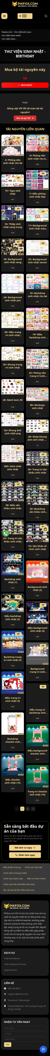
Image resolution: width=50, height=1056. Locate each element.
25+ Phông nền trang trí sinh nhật (37, 374)
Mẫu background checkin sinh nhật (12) (37, 752)
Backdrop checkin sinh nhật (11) (13, 740)
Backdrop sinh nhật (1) (12, 581)
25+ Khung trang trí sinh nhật (12, 366)
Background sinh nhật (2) (37, 588)
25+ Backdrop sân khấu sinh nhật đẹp (37, 510)
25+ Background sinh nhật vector (37, 261)
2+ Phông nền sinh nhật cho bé (12, 161)
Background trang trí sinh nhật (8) (37, 670)
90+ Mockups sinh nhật (37, 406)
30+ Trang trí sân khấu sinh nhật (37, 471)
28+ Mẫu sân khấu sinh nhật (12, 507)
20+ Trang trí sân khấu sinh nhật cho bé (12, 540)
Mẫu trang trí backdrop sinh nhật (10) (37, 711)
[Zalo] (6, 525)
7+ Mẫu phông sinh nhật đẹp (37, 195)
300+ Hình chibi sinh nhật (12, 468)
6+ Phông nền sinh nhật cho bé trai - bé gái (37, 157)
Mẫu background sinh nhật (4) (37, 629)
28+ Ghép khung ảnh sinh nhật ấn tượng (37, 438)
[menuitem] (12, 867)
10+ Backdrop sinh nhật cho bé (37, 295)
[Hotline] (6, 533)
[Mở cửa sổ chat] (43, 1049)
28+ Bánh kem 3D (13, 399)
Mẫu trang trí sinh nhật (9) (12, 699)
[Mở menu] (4, 16)
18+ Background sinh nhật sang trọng (12, 261)
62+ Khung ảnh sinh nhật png (12, 432)
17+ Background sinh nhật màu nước (37, 227)
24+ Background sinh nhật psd (12, 299)
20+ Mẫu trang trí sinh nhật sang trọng (12, 334)
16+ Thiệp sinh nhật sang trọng (12, 225)
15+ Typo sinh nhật (12, 192)
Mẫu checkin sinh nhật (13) (13, 781)
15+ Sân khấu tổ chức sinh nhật (37, 548)
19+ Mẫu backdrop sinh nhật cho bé (37, 336)
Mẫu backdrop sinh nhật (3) (12, 618)
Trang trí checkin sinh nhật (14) (37, 793)
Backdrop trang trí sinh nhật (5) (13, 658)
